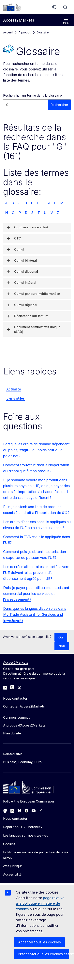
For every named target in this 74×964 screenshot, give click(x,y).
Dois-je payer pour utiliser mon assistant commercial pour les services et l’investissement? (36, 594)
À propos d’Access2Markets (24, 725)
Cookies (9, 844)
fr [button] (54, 7)
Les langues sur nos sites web (26, 835)
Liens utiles (15, 398)
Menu (66, 23)
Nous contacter (15, 819)
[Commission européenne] (12, 6)
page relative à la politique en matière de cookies (40, 903)
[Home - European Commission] (31, 788)
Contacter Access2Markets (24, 706)
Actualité (13, 389)
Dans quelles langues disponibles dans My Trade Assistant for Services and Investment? (34, 614)
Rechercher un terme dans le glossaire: (33, 95)
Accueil (8, 32)
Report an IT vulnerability (22, 827)
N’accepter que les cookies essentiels (43, 954)
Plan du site (12, 733)
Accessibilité (12, 874)
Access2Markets (15, 662)
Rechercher (65, 7)
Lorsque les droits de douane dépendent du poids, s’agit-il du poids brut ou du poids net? (36, 450)
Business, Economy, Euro (22, 762)
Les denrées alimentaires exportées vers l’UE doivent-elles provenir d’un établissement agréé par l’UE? (36, 573)
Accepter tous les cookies (39, 942)
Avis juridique (12, 866)
